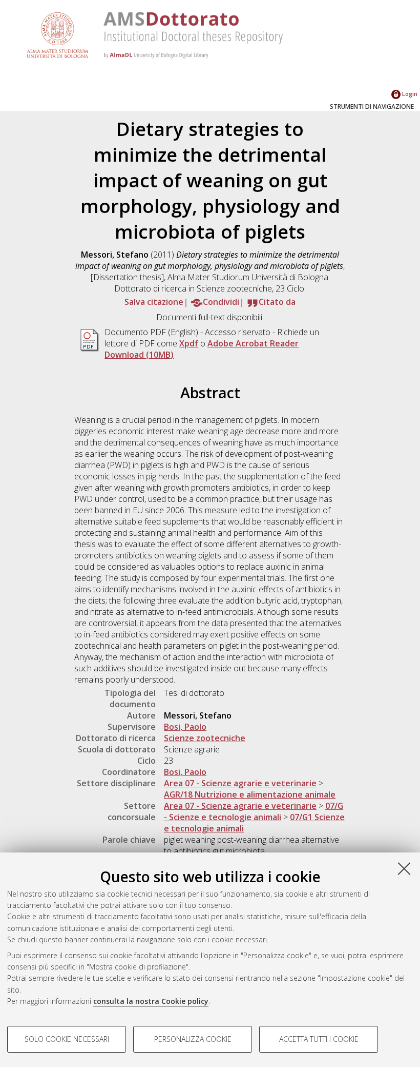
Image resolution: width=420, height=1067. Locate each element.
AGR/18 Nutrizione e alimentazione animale (249, 794)
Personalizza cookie (193, 1039)
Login (409, 94)
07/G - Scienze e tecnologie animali (253, 811)
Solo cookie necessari (67, 1039)
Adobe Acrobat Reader (253, 343)
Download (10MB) (139, 354)
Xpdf (188, 343)
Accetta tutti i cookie (319, 1039)
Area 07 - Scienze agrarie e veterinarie (240, 783)
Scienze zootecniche (204, 738)
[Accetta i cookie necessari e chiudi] (404, 868)
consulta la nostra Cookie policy (150, 1001)
